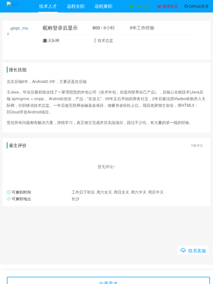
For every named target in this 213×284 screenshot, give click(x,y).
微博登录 (169, 6)
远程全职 (76, 6)
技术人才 (48, 6)
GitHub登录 (198, 6)
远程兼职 (103, 6)
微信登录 (142, 6)
